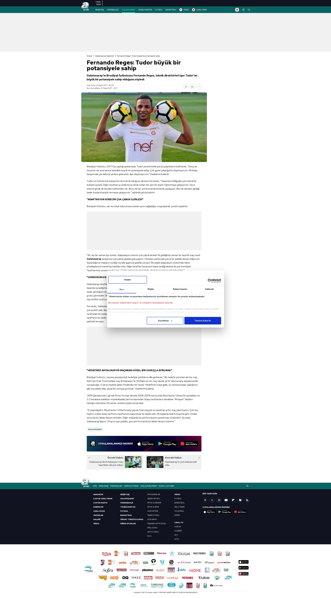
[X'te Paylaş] (185, 86)
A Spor (89, 56)
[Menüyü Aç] (249, 10)
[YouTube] (226, 500)
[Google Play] (167, 444)
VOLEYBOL (179, 511)
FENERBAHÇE (113, 10)
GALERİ (96, 519)
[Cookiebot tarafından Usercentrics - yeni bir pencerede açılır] (209, 280)
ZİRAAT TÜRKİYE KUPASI (131, 519)
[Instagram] (219, 500)
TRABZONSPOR (145, 10)
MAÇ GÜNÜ (152, 527)
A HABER (178, 531)
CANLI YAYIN (201, 10)
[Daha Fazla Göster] (198, 86)
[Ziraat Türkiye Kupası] (237, 10)
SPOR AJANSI (153, 507)
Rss (95, 486)
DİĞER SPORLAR (128, 523)
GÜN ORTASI (152, 511)
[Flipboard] (233, 500)
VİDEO (186, 10)
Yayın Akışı (103, 486)
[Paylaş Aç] (243, 10)
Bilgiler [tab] (151, 289)
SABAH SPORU (153, 498)
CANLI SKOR (99, 511)
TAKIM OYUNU (153, 515)
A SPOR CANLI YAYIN (102, 498)
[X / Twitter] (212, 500)
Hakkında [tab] (209, 289)
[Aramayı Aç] (247, 486)
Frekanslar (116, 486)
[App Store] (145, 444)
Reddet (127, 280)
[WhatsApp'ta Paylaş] (192, 86)
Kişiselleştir (163, 321)
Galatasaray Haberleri (104, 56)
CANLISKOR (98, 3)
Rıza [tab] (122, 289)
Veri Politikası (131, 486)
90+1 (149, 536)
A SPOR (177, 526)
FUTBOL (158, 10)
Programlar (153, 494)
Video (177, 494)
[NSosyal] (240, 500)
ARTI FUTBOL (153, 532)
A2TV (176, 539)
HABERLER (98, 507)
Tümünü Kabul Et (203, 321)
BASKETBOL (171, 10)
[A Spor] (85, 6)
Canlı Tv (178, 522)
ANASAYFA (98, 494)
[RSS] (247, 500)
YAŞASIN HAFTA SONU (156, 523)
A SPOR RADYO (100, 503)
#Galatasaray (95, 429)
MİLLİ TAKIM (179, 507)
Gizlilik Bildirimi (148, 486)
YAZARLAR (98, 515)
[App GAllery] (189, 444)
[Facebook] (205, 500)
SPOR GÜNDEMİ (154, 503)
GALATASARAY (128, 10)
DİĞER (177, 515)
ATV (176, 535)
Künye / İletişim (166, 486)
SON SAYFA (152, 519)
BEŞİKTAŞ (99, 10)
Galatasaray (94, 258)
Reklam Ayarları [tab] (180, 289)
